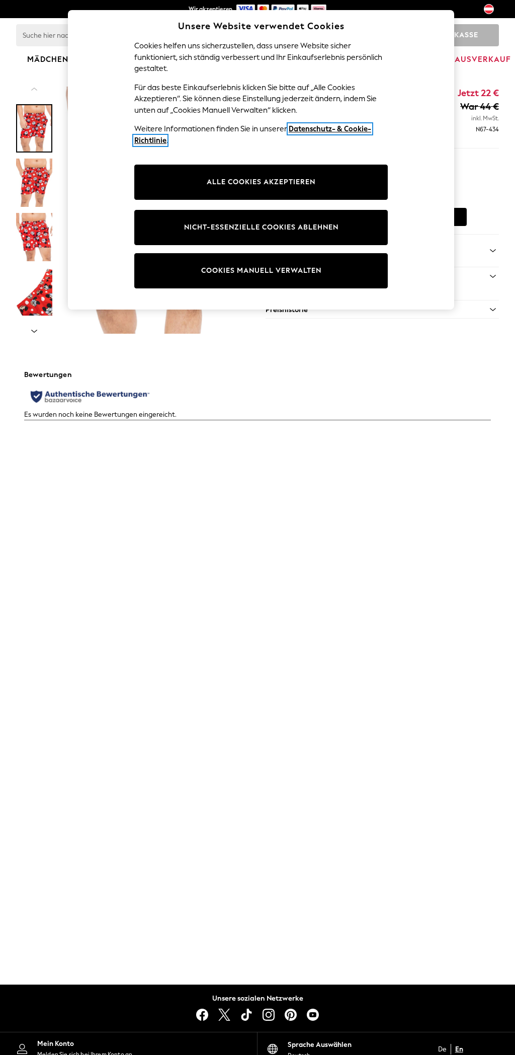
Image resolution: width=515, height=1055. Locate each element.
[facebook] (202, 1015)
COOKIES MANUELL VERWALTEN (261, 270)
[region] (261, 160)
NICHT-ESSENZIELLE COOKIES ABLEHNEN (261, 227)
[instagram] (269, 1015)
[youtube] (313, 1015)
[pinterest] (291, 1015)
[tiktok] (246, 1015)
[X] (224, 1015)
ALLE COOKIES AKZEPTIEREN (261, 182)
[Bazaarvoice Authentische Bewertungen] (90, 396)
